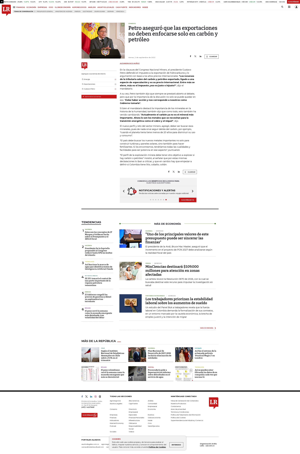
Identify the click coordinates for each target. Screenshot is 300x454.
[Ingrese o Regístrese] (296, 7)
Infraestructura (134, 420)
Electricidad (87, 11)
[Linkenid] (92, 397)
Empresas (113, 415)
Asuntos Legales (116, 403)
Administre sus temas (92, 96)
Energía (78, 11)
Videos (131, 432)
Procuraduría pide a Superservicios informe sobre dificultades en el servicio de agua (159, 373)
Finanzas (113, 418)
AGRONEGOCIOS (79, 7)
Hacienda (88, 229)
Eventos (151, 415)
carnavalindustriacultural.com (92, 447)
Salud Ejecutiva (153, 426)
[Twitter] (195, 56)
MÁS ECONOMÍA (206, 328)
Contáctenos (176, 406)
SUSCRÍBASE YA (187, 200)
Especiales (133, 415)
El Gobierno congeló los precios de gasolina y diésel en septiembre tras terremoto (98, 298)
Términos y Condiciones (180, 412)
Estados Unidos (91, 276)
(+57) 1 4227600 (87, 407)
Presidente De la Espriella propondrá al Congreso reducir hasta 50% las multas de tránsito (98, 251)
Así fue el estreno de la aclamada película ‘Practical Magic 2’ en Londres (205, 354)
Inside (150, 420)
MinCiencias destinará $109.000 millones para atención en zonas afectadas (172, 271)
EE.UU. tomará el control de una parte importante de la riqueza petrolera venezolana (98, 281)
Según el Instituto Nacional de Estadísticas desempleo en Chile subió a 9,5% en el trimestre (112, 355)
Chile (103, 348)
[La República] (6, 10)
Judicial (151, 367)
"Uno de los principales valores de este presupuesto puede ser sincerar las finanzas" (177, 238)
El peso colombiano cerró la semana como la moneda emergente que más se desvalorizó (113, 373)
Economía (152, 409)
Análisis (150, 401)
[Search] (282, 7)
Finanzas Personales (136, 418)
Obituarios (133, 423)
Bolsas (88, 308)
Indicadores (114, 420)
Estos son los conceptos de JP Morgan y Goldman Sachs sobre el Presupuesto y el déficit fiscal (98, 235)
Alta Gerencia (134, 401)
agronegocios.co (107, 444)
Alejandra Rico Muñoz (130, 63)
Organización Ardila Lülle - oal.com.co (208, 445)
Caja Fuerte (133, 403)
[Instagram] (96, 397)
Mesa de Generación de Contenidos (184, 401)
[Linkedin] (200, 56)
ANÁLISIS (92, 7)
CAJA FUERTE (121, 7)
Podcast (113, 426)
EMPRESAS (42, 7)
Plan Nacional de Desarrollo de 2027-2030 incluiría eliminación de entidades (159, 354)
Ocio (150, 423)
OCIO (51, 7)
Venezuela (120, 11)
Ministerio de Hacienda (63, 11)
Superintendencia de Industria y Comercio (187, 420)
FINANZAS (20, 7)
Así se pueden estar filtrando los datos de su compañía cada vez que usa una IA (206, 373)
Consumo (113, 409)
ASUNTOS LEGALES (105, 7)
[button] (123, 191)
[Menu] (14, 7)
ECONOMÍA (31, 7)
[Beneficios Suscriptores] (289, 7)
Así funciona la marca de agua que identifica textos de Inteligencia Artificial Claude (99, 266)
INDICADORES (135, 7)
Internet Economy (117, 423)
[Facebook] (190, 56)
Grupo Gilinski (99, 11)
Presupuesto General (45, 11)
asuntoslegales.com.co (90, 444)
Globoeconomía (154, 418)
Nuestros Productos (178, 403)
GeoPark (110, 11)
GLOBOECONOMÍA (63, 7)
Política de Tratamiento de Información (186, 415)
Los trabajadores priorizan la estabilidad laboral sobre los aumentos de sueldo (179, 301)
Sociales (198, 348)
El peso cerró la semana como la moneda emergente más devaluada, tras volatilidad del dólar (98, 314)
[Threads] (101, 397)
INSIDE (145, 7)
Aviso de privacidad (178, 409)
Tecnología (89, 262)
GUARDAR (213, 56)
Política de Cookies (157, 447)
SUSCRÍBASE (293, 2)
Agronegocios (115, 401)
